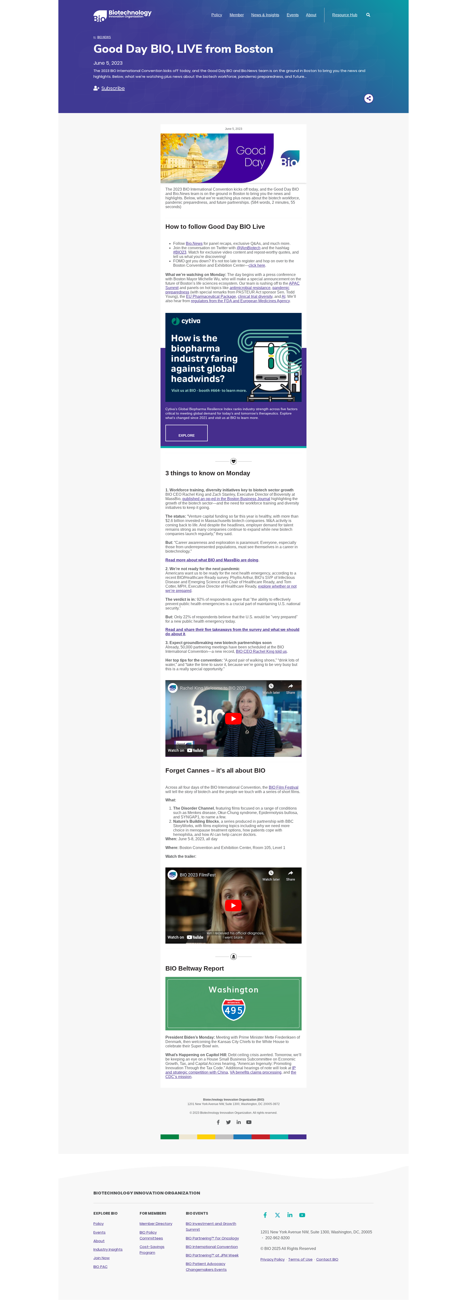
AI (283, 296)
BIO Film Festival (283, 787)
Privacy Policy (272, 1259)
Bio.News (104, 37)
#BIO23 (179, 252)
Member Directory (156, 1223)
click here (257, 265)
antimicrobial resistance (250, 288)
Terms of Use (300, 1259)
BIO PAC (100, 1266)
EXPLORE (187, 435)
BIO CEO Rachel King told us (261, 651)
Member (237, 15)
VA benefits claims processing (255, 1072)
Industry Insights (108, 1249)
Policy (216, 15)
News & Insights (265, 15)
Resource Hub (344, 15)
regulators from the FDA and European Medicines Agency (240, 301)
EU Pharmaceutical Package (211, 296)
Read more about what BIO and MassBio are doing (211, 560)
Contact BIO (327, 1259)
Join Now (101, 1257)
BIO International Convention (212, 1246)
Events (293, 15)
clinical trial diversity (255, 296)
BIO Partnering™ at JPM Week (212, 1255)
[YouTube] (302, 1215)
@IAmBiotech (248, 248)
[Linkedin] (290, 1215)
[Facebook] (265, 1215)
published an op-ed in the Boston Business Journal (226, 499)
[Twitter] (277, 1215)
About (311, 15)
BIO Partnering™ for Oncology (212, 1238)
